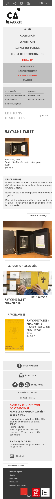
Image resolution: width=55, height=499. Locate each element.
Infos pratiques (21, 3)
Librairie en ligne (27, 71)
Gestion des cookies (16, 466)
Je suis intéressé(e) (38, 215)
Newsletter (30, 375)
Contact (20, 456)
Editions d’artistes (27, 76)
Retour (45, 116)
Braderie (27, 80)
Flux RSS (28, 3)
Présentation (27, 67)
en (41, 3)
